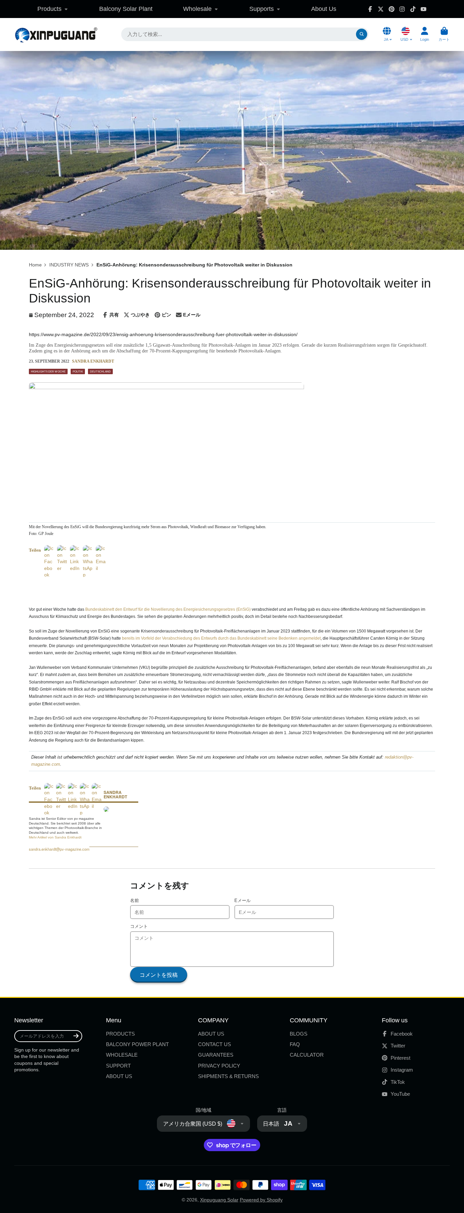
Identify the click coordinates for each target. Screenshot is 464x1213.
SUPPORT (118, 1066)
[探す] (362, 34)
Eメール (242, 900)
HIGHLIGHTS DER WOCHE (48, 371)
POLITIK (78, 371)
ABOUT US (119, 1076)
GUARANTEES (215, 1055)
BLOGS (298, 1034)
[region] (108, 588)
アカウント (424, 34)
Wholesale (197, 8)
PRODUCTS (120, 1034)
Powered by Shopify (261, 1199)
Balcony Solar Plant (126, 8)
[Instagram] (402, 9)
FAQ (295, 1044)
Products (49, 8)
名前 (134, 900)
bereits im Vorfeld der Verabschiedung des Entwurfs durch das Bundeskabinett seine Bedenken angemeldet (221, 638)
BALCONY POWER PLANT (137, 1044)
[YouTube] (424, 9)
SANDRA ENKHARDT (93, 361)
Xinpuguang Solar (219, 1199)
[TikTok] (413, 9)
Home (35, 264)
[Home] (55, 34)
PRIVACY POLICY (219, 1066)
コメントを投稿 (159, 975)
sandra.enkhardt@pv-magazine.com (59, 849)
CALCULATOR (307, 1055)
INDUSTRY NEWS (69, 264)
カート (444, 34)
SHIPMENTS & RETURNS (228, 1076)
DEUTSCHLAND (100, 371)
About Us (323, 8)
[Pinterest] (392, 9)
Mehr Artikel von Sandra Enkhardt (55, 837)
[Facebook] (370, 9)
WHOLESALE (122, 1055)
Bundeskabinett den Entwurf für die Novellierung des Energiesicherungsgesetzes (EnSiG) (168, 609)
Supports (261, 8)
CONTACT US (214, 1044)
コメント (139, 926)
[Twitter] (381, 9)
